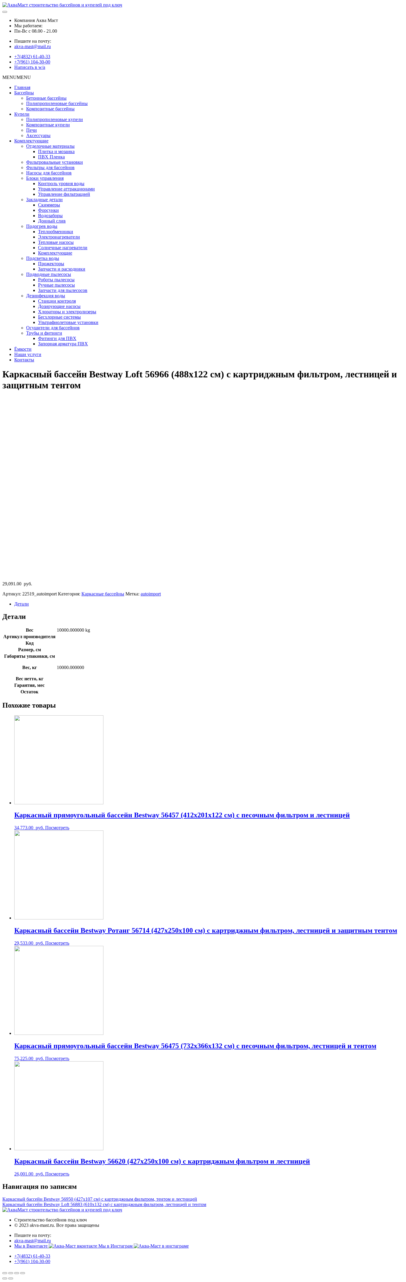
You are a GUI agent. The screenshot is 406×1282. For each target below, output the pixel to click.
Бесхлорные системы (59, 317)
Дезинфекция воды (45, 295)
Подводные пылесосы (48, 274)
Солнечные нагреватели (62, 247)
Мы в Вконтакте (31, 1245)
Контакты (24, 359)
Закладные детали (44, 199)
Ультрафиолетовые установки (68, 322)
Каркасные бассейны (102, 593)
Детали (21, 603)
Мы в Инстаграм (116, 1245)
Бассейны (24, 92)
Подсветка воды (42, 258)
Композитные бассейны (50, 108)
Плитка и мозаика (56, 151)
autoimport (151, 593)
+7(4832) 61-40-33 (32, 56)
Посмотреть (57, 827)
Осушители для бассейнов (53, 327)
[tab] (209, 604)
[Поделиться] (10, 1273)
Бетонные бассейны (46, 98)
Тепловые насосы (56, 242)
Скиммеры (49, 204)
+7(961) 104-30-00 (32, 61)
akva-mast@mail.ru (32, 46)
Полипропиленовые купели (54, 119)
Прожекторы (51, 263)
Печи (31, 130)
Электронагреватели (59, 236)
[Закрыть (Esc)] (4, 1273)
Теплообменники (55, 231)
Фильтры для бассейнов (50, 167)
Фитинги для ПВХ (57, 338)
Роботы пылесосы (56, 279)
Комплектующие (31, 140)
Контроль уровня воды (61, 183)
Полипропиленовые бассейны (57, 103)
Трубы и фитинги (44, 333)
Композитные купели (48, 124)
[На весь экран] (16, 1273)
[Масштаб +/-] (22, 1273)
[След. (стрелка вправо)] (10, 1278)
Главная (22, 87)
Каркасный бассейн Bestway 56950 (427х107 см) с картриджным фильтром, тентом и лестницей (99, 1199)
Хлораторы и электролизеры (67, 311)
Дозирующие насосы (59, 306)
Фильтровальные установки (54, 162)
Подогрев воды (41, 226)
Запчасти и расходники (61, 268)
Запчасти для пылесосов (62, 290)
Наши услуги (27, 354)
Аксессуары (38, 135)
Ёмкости (23, 349)
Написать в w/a (29, 67)
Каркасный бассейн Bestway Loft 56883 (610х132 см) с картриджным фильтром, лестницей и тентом (104, 1204)
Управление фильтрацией (64, 194)
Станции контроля (57, 301)
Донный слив (52, 220)
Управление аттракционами (66, 188)
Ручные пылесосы (56, 284)
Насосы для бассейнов (49, 172)
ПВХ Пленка (51, 156)
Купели (21, 114)
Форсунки (48, 210)
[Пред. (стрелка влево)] (4, 1278)
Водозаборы (50, 215)
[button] (16, 77)
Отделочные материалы (50, 146)
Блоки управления (45, 178)
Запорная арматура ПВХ (63, 343)
